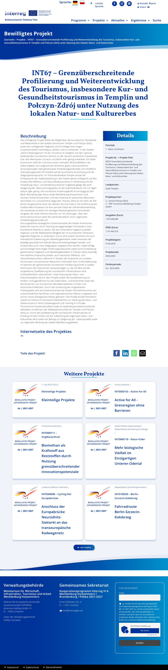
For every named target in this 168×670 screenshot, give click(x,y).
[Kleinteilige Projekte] (25, 393)
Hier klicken (145, 631)
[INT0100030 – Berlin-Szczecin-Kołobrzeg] (98, 496)
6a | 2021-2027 (25, 408)
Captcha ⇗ (152, 635)
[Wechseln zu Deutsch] (75, 2)
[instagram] (121, 3)
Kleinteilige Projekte (54, 391)
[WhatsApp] (133, 353)
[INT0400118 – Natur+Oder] (98, 435)
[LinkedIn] (125, 353)
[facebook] (114, 3)
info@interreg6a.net (73, 610)
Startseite (9, 39)
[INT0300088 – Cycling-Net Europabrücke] (25, 496)
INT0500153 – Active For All (130, 391)
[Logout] (148, 5)
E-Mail (121, 593)
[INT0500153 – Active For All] (98, 393)
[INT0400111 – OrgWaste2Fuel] (25, 435)
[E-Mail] (142, 353)
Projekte (21, 39)
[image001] (28, 10)
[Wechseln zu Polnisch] (82, 2)
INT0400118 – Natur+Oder (130, 439)
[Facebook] (116, 353)
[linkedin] (129, 3)
